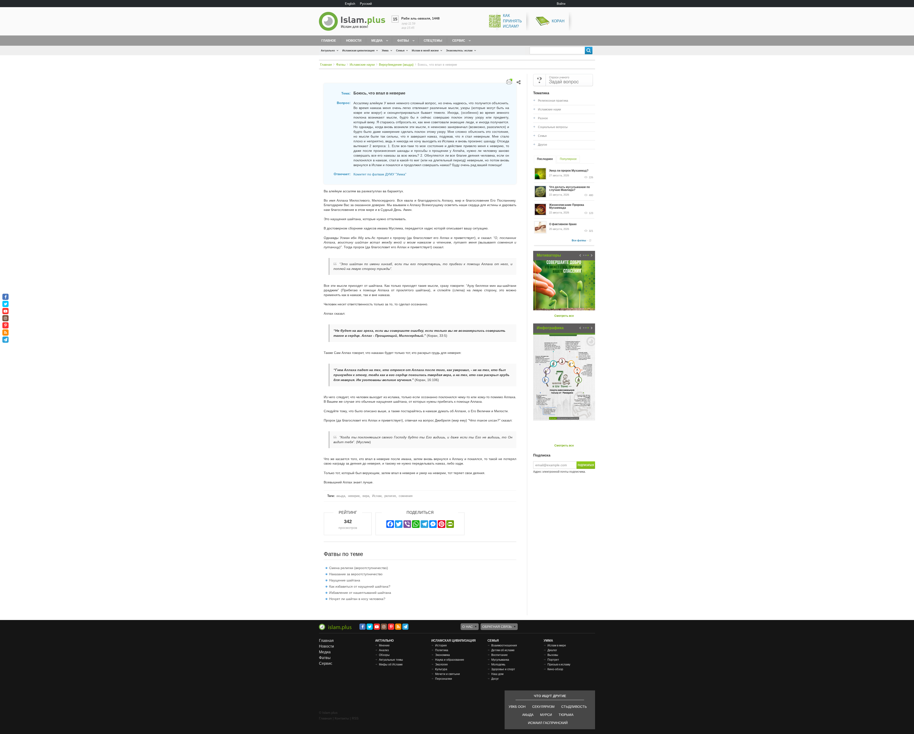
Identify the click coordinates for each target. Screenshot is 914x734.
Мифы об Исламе (391, 664)
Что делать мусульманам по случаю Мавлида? (569, 188)
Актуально (328, 50)
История (441, 645)
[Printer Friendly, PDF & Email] (509, 81)
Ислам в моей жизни (425, 50)
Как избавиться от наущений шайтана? (359, 586)
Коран (558, 21)
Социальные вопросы (553, 127)
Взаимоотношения (504, 645)
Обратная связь (497, 627)
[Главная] (354, 21)
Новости (353, 40)
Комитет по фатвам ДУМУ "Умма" (379, 174)
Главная (326, 64)
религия (390, 496)
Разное (543, 118)
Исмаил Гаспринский (548, 723)
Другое (542, 144)
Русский (366, 3)
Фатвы (403, 40)
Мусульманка (500, 659)
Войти (561, 3)
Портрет (553, 659)
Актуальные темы (391, 659)
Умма (385, 50)
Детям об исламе (503, 650)
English (350, 3)
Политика (441, 650)
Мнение (384, 645)
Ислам (377, 496)
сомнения (405, 496)
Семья (400, 50)
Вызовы (552, 655)
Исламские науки (362, 64)
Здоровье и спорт (503, 669)
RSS (355, 718)
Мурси (546, 715)
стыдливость (574, 707)
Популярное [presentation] (568, 159)
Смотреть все (564, 315)
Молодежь (498, 664)
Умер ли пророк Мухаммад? (568, 170)
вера (366, 496)
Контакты (342, 718)
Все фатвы (579, 240)
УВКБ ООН (517, 707)
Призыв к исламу (558, 664)
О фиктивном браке (563, 224)
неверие (354, 496)
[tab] (545, 160)
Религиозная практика (553, 100)
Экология (441, 664)
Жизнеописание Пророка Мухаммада (566, 206)
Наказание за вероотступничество (355, 574)
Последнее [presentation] (545, 159)
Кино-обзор (555, 669)
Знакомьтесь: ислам (459, 50)
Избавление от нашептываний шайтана (360, 593)
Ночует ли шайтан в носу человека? (357, 599)
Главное (328, 40)
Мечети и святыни (447, 674)
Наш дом (497, 674)
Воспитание (499, 655)
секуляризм (543, 707)
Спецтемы (433, 40)
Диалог (552, 650)
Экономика (442, 655)
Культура (441, 669)
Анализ (384, 650)
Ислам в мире (556, 645)
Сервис (458, 40)
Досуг (495, 678)
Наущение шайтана (344, 580)
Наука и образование (449, 659)
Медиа (376, 40)
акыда (340, 496)
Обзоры (384, 655)
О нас (467, 627)
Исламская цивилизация (358, 50)
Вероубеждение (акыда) (396, 64)
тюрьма (566, 715)
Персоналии (443, 678)
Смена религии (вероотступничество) (358, 568)
